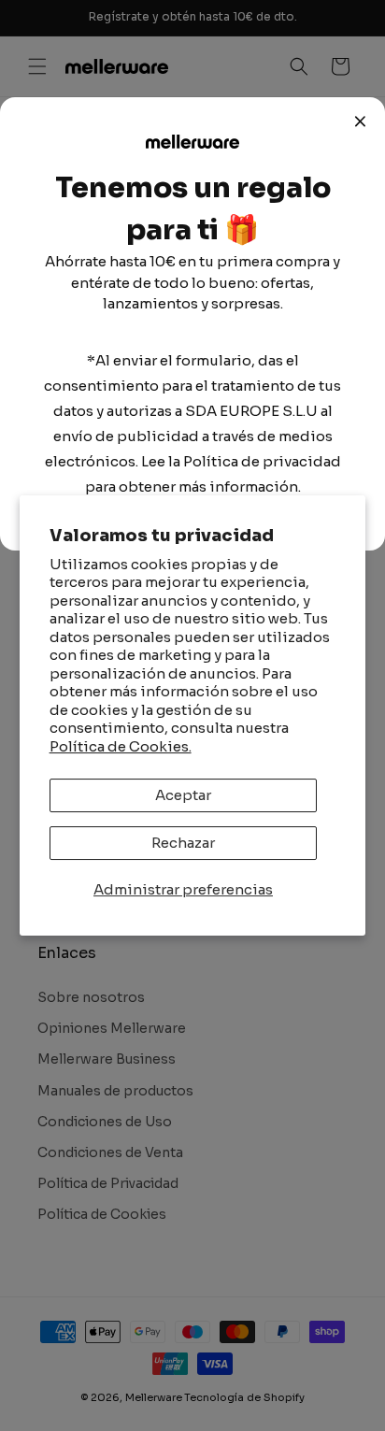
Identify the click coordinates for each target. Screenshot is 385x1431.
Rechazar (183, 842)
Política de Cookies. (121, 746)
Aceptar (183, 795)
